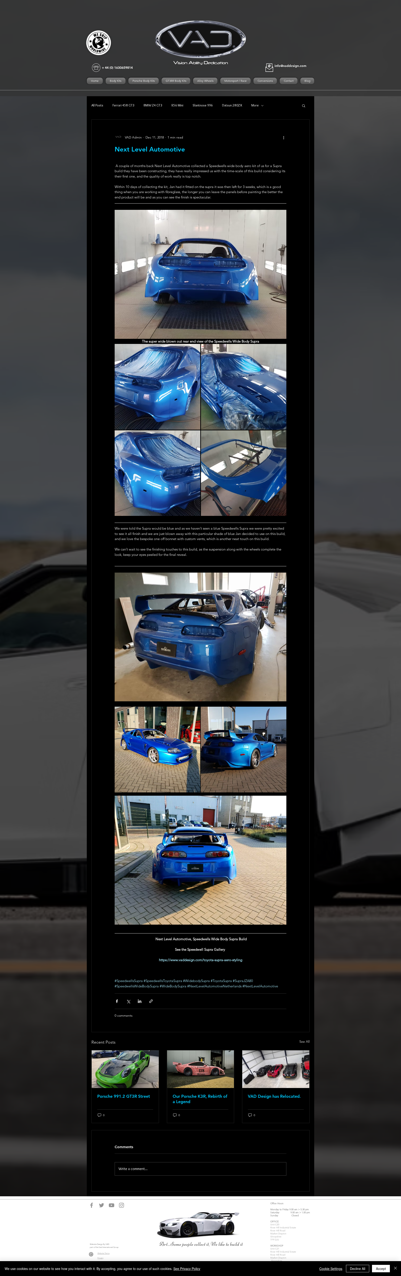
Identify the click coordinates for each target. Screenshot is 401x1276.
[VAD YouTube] (111, 1205)
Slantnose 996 (203, 105)
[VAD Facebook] (91, 1205)
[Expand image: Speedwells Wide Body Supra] (157, 387)
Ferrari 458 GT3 (123, 105)
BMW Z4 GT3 (153, 105)
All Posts (97, 105)
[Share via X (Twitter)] (128, 1001)
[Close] (395, 1268)
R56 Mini (177, 105)
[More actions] (283, 137)
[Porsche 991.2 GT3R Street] (125, 1069)
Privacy (100, 1258)
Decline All (357, 1268)
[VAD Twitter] (101, 1205)
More (255, 105)
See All (304, 1041)
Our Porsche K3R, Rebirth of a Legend (200, 1099)
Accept (381, 1268)
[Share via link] (151, 1001)
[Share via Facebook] (117, 1001)
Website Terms (103, 1253)
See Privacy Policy (186, 1268)
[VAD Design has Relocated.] (275, 1069)
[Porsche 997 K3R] (200, 1069)
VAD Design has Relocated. (274, 1096)
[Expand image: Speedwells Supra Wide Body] (157, 749)
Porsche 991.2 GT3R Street (123, 1096)
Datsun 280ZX (232, 105)
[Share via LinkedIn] (139, 1001)
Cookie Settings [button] (330, 1268)
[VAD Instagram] (121, 1205)
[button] (303, 105)
